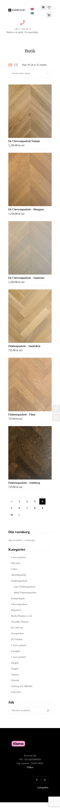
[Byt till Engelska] (32, 9)
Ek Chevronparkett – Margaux (26, 209)
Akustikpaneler (18, 575)
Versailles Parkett (20, 622)
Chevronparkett (19, 604)
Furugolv (15, 651)
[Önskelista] (49, 7)
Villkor (30, 767)
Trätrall (15, 680)
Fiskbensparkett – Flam (21, 414)
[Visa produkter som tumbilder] (10, 65)
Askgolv (15, 663)
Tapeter (15, 674)
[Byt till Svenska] (32, 13)
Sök (48, 710)
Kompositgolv (18, 598)
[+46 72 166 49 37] (22, 22)
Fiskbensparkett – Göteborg (24, 482)
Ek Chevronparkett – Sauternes (26, 277)
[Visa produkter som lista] (16, 65)
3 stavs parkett (18, 557)
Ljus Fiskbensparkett (24, 587)
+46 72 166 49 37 (22, 29)
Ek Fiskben (16, 639)
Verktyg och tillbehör (21, 686)
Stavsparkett (17, 633)
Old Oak (15, 563)
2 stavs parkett (18, 657)
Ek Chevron (17, 627)
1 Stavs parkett (18, 645)
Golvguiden (42, 787)
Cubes (14, 569)
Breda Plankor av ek (21, 616)
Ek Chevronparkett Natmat (24, 141)
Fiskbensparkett (19, 581)
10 (11, 515)
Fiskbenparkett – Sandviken (24, 346)
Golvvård (15, 692)
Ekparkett (16, 610)
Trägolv (15, 668)
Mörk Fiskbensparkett (25, 592)
